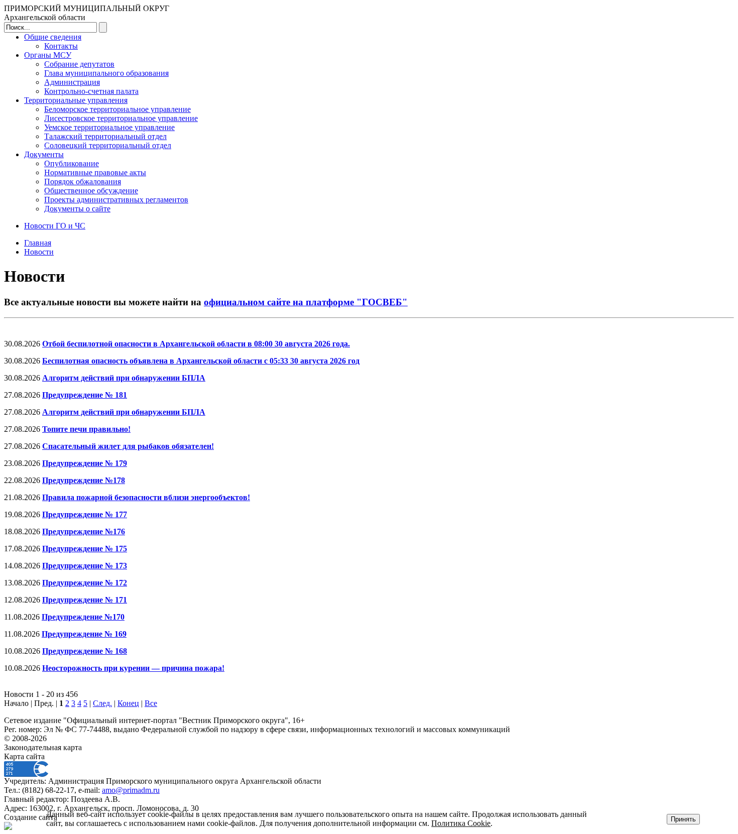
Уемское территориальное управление (109, 127)
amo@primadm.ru (131, 790)
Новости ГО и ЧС (54, 225)
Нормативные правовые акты (95, 172)
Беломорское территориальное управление (117, 109)
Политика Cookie (460, 823)
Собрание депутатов (79, 64)
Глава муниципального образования (106, 73)
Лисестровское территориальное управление (121, 118)
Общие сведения (52, 37)
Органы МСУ (47, 55)
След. (102, 703)
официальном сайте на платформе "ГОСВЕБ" (306, 302)
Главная (37, 243)
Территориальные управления (76, 100)
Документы (44, 154)
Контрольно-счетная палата (91, 91)
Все (151, 703)
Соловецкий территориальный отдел (107, 145)
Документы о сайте (77, 208)
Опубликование (71, 163)
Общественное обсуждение (91, 190)
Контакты (61, 46)
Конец (128, 703)
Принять (683, 819)
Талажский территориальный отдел (105, 136)
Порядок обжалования (82, 181)
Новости (39, 252)
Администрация (72, 82)
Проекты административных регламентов (116, 199)
